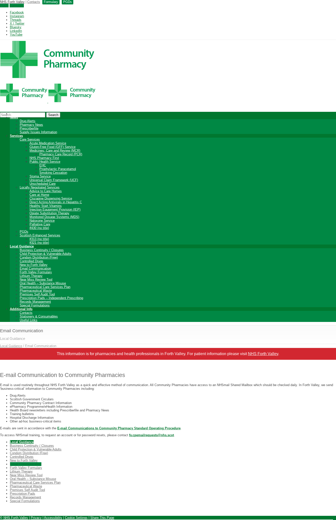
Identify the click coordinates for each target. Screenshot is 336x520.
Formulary (17, 5)
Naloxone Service (42, 220)
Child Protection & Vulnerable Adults (45, 254)
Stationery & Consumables (39, 316)
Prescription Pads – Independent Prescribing (51, 298)
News (14, 117)
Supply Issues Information (38, 132)
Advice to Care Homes (46, 191)
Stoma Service (40, 176)
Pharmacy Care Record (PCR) (60, 154)
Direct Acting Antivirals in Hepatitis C (56, 202)
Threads (15, 20)
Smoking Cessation (53, 172)
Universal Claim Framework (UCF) (54, 180)
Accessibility (53, 518)
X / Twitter (17, 23)
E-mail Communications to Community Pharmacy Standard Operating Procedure (119, 428)
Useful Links (28, 320)
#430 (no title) (39, 228)
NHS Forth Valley (12, 2)
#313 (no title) (39, 239)
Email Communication (35, 268)
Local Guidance (22, 246)
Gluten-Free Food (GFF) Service (53, 147)
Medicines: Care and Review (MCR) (55, 150)
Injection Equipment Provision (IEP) (55, 209)
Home (14, 114)
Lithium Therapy (31, 276)
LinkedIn (16, 31)
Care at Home (39, 195)
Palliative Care (40, 224)
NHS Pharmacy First (44, 158)
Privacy (36, 518)
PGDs (4, 5)
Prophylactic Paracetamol (57, 169)
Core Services (30, 139)
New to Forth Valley (33, 265)
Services (16, 136)
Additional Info (21, 309)
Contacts (33, 2)
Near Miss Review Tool (36, 279)
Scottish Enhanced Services (40, 235)
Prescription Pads (22, 493)
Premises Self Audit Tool (37, 294)
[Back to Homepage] (47, 101)
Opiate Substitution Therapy (49, 213)
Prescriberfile (29, 128)
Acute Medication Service (48, 143)
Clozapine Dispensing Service (51, 198)
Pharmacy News (31, 125)
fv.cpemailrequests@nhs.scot (151, 435)
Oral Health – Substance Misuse (43, 283)
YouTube (16, 34)
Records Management (35, 301)
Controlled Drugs (31, 261)
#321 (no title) (39, 243)
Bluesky (15, 27)
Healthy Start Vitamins (46, 206)
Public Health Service (45, 161)
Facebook (17, 12)
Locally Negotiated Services (40, 187)
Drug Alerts (27, 121)
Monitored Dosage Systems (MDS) (54, 217)
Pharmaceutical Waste (36, 290)
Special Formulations (35, 305)
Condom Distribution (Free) (39, 257)
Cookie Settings (76, 518)
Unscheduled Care (43, 184)
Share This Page (102, 518)
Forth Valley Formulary (36, 272)
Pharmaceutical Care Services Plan (45, 287)
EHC (42, 165)
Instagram (17, 16)
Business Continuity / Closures (42, 250)
